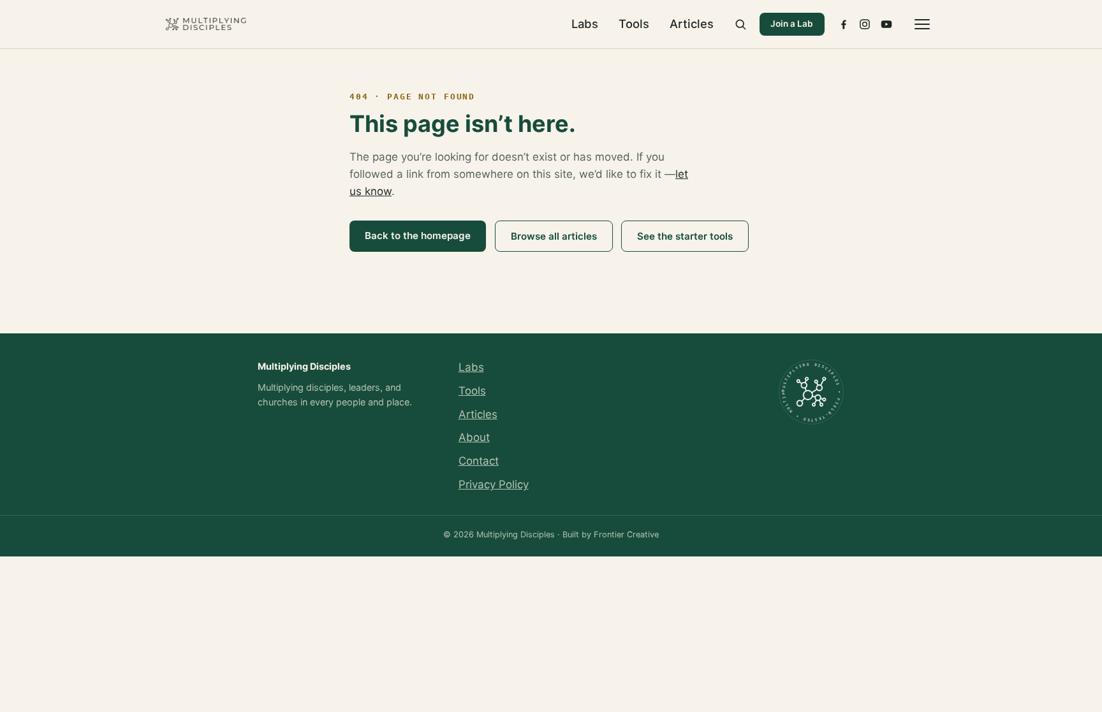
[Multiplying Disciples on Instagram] (864, 24)
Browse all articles (554, 236)
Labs (584, 24)
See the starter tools (685, 236)
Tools (634, 24)
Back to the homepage (418, 235)
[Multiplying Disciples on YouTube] (886, 24)
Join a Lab (791, 23)
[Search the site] (740, 24)
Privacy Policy (494, 484)
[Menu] (922, 24)
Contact (479, 460)
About (474, 437)
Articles (692, 24)
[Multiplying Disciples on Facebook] (843, 24)
